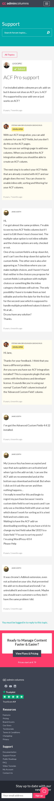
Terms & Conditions (11, 732)
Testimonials (8, 729)
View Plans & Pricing (27, 653)
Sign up (39, 795)
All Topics (10, 54)
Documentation (9, 752)
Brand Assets (9, 722)
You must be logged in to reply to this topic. (25, 622)
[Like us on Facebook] (6, 686)
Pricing (6, 718)
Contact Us (8, 773)
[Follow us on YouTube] (10, 686)
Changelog (7, 736)
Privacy (6, 739)
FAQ (5, 762)
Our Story (7, 725)
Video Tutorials (9, 766)
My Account (8, 769)
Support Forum (9, 755)
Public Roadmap (9, 759)
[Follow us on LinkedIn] (15, 686)
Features (7, 715)
